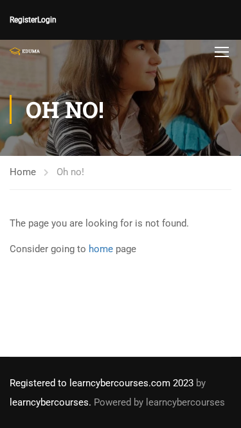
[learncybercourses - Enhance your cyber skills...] (25, 51)
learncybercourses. (50, 402)
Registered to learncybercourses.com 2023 (101, 383)
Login (47, 19)
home (101, 249)
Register (23, 19)
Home (23, 172)
